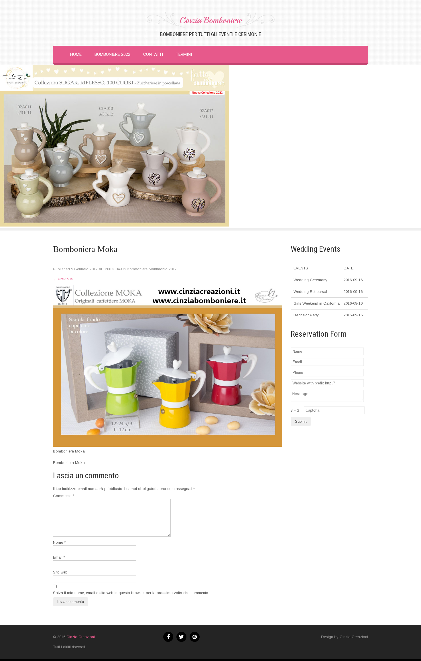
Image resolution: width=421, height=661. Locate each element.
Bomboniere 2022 (112, 54)
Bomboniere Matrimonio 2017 (152, 269)
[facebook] (168, 637)
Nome (59, 542)
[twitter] (181, 637)
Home (76, 54)
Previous (63, 279)
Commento (63, 496)
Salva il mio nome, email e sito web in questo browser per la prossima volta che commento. (131, 593)
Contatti (153, 54)
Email (59, 557)
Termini (184, 54)
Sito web (60, 572)
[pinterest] (195, 637)
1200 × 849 (112, 269)
